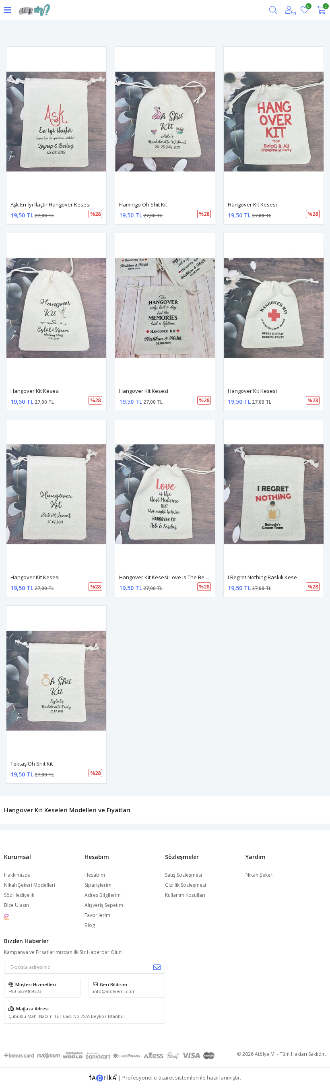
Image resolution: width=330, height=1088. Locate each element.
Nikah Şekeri (259, 874)
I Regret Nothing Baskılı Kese (262, 577)
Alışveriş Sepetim (104, 905)
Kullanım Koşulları (185, 895)
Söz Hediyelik (19, 895)
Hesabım (95, 874)
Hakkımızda (17, 874)
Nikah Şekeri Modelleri (29, 885)
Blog (90, 925)
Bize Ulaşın (16, 905)
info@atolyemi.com (114, 991)
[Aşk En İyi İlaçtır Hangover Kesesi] (56, 121)
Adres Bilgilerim (103, 895)
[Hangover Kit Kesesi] (274, 121)
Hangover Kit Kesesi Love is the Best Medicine (175, 577)
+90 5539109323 (24, 991)
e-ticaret (164, 1077)
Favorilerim (308, 7)
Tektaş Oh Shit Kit (31, 763)
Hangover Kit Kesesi (252, 204)
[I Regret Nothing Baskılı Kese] (274, 494)
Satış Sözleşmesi (183, 874)
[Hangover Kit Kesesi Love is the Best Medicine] (165, 494)
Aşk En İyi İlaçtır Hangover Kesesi (50, 204)
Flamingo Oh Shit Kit (143, 204)
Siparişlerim (98, 885)
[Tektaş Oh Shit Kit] (56, 681)
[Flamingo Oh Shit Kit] (165, 121)
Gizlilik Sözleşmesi (185, 885)
